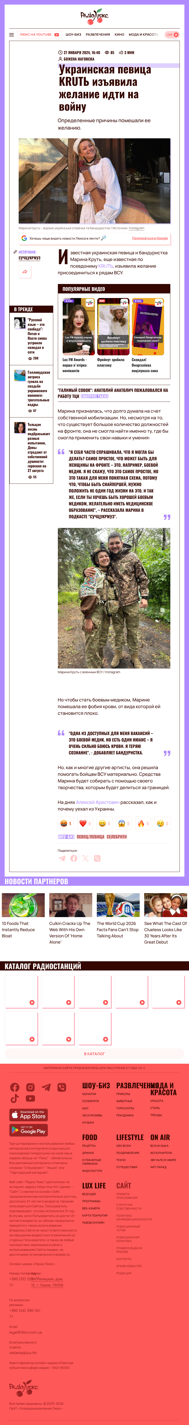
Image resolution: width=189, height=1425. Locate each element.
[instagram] (30, 1087)
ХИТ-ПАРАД (158, 1167)
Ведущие (89, 1194)
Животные (124, 1101)
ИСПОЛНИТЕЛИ (161, 1153)
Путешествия (126, 1167)
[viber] (97, 858)
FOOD (89, 1137)
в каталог (94, 1053)
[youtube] (30, 1098)
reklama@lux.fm (23, 1352)
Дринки (88, 1153)
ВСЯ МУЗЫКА (159, 1146)
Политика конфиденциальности (131, 1217)
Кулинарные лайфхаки (91, 1162)
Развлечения (98, 34)
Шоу (85, 1108)
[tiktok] (14, 1098)
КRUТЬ (105, 266)
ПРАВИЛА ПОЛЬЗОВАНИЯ (127, 1196)
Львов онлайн (93, 1223)
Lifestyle (130, 1137)
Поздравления (127, 1153)
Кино (119, 34)
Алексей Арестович (98, 802)
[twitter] (85, 858)
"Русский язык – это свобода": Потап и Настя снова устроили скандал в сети (37, 336)
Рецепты (89, 1146)
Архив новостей (129, 1266)
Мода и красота (143, 34)
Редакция (123, 1273)
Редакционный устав (128, 1228)
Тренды (156, 1115)
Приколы (123, 1094)
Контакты (123, 1259)
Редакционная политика (127, 1239)
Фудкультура (92, 1171)
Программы (91, 1201)
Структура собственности (128, 1207)
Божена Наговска (79, 59)
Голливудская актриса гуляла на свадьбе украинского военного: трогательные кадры (39, 388)
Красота (156, 1101)
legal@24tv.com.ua (25, 1332)
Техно (121, 1160)
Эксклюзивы (92, 1115)
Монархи (89, 1094)
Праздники (124, 1115)
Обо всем (123, 1146)
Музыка (88, 1122)
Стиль (155, 1108)
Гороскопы (125, 1108)
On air (160, 1137)
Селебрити (117, 837)
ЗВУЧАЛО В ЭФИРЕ (163, 1160)
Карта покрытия (95, 1215)
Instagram (136, 228)
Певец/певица (90, 837)
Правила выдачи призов (129, 1250)
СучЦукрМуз (29, 258)
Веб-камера (91, 1208)
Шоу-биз (73, 34)
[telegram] (62, 858)
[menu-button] (11, 35)
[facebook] (74, 858)
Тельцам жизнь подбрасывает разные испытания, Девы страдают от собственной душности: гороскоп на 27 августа (39, 447)
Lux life (94, 1185)
